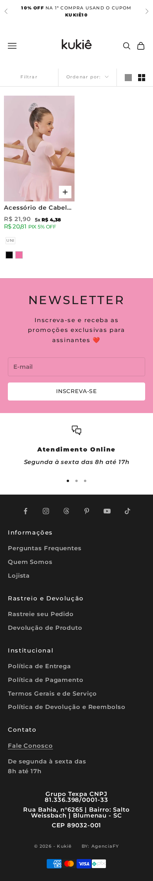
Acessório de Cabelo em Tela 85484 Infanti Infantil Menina (37, 208)
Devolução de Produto (45, 627)
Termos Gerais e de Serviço (52, 693)
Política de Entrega (39, 666)
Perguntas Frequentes (45, 548)
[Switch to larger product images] (128, 77)
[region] (76, 446)
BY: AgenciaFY (100, 846)
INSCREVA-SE (76, 391)
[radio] (9, 240)
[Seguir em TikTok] (127, 511)
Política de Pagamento (46, 679)
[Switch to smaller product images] (141, 77)
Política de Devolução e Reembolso (67, 707)
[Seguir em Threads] (66, 511)
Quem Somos (30, 562)
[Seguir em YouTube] (107, 511)
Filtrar (28, 77)
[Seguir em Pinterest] (87, 511)
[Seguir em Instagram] (46, 511)
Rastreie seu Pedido (41, 614)
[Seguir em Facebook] (25, 511)
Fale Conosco (30, 745)
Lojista (19, 575)
